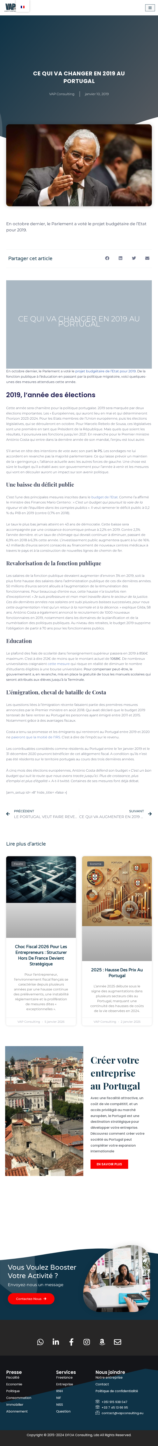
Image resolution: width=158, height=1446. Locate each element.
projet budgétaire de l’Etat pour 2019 (105, 371)
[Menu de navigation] (150, 7)
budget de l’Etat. (104, 497)
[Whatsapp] (40, 1342)
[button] (107, 258)
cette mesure (59, 664)
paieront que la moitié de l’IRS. (36, 737)
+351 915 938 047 (114, 1402)
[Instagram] (86, 1342)
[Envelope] (117, 1342)
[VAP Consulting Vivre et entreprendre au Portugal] (15, 8)
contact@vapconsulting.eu (122, 1413)
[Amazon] (102, 1342)
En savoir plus (109, 1164)
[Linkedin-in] (55, 1342)
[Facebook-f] (71, 1342)
